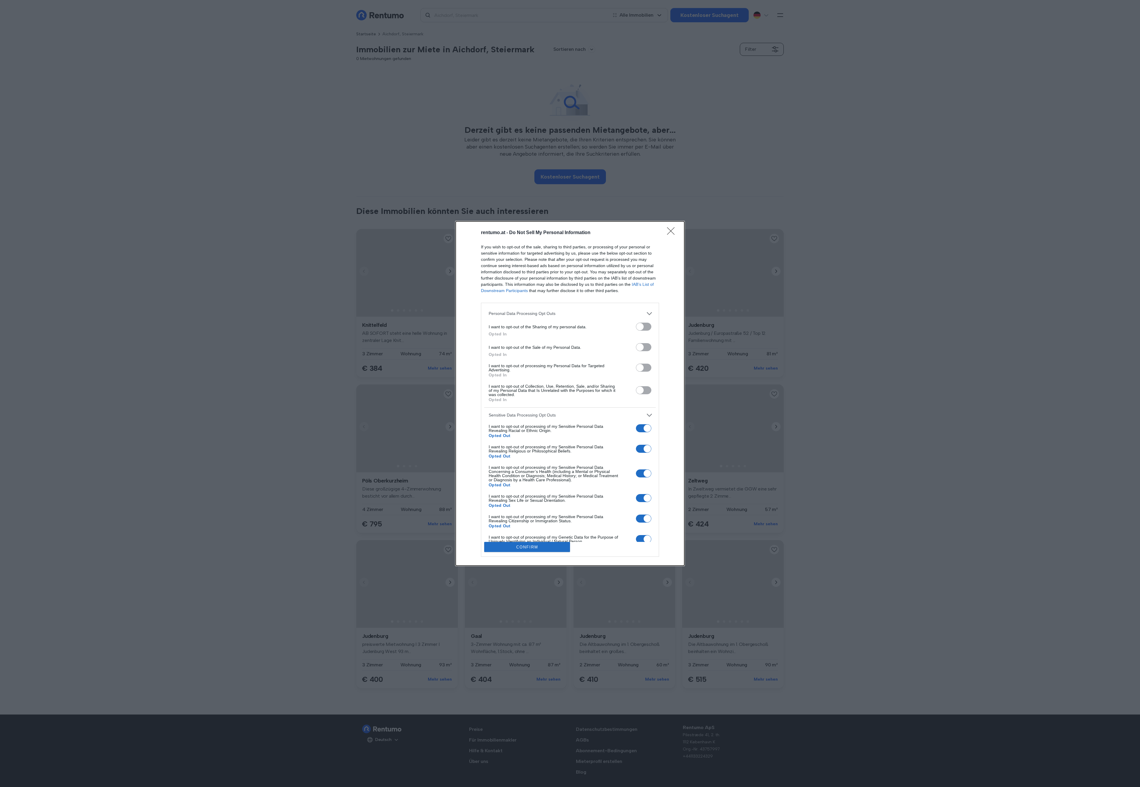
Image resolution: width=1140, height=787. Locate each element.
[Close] (672, 233)
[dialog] (570, 393)
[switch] (643, 327)
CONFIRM (527, 547)
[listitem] (570, 313)
